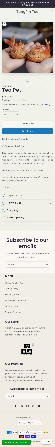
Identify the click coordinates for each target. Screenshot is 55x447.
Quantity (5, 109)
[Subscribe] (47, 265)
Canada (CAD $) (26, 423)
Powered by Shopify (34, 441)
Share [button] (7, 187)
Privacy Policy (11, 306)
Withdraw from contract (16, 442)
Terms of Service (13, 312)
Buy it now (27, 131)
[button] (3, 12)
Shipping (5, 100)
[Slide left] (22, 81)
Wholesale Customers (15, 300)
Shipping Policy (12, 294)
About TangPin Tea (14, 283)
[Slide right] (33, 81)
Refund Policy (11, 288)
